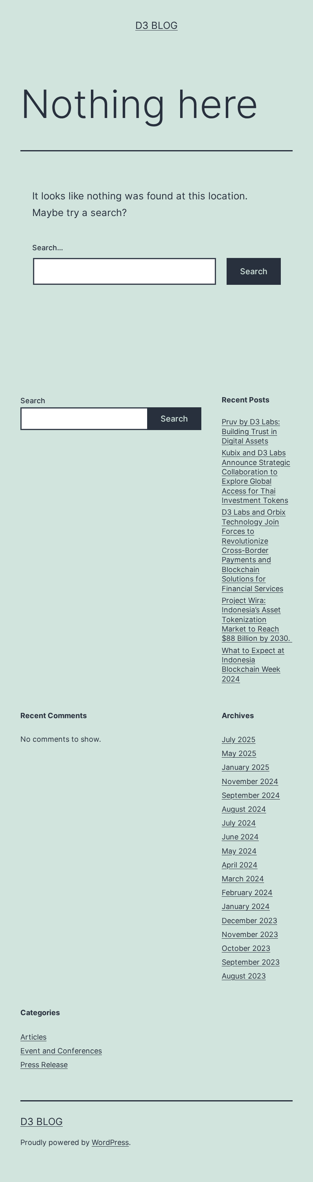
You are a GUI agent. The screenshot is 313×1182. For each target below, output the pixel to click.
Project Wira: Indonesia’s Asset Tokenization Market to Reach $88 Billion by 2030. (257, 619)
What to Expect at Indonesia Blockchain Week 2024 (253, 664)
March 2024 (243, 878)
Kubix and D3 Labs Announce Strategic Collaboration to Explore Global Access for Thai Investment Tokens (256, 476)
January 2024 (246, 906)
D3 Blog (156, 25)
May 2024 (239, 851)
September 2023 (251, 962)
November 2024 (250, 781)
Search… (47, 247)
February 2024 (247, 892)
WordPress (110, 1142)
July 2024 (239, 823)
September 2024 (251, 795)
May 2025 (239, 753)
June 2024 (240, 836)
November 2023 (250, 934)
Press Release (44, 1064)
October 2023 (246, 948)
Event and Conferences (61, 1051)
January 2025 (245, 767)
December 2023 (249, 920)
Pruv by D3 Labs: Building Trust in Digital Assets (251, 431)
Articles (33, 1037)
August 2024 (244, 809)
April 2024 (240, 865)
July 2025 (239, 739)
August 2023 (244, 976)
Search (32, 400)
